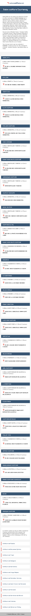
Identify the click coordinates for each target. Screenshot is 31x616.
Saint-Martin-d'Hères (22, 47)
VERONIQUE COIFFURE (10, 177)
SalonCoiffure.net (6, 16)
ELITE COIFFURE (8, 107)
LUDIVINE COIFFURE (9, 320)
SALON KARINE (7, 354)
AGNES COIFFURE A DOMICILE (12, 479)
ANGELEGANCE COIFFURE (10, 465)
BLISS (4, 493)
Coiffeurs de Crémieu (9, 601)
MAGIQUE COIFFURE (9, 511)
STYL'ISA (5, 77)
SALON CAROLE (7, 290)
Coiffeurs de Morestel (9, 589)
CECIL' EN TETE (7, 207)
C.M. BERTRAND (7, 275)
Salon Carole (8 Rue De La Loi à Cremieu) (12, 41)
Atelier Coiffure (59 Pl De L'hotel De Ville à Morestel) (14, 25)
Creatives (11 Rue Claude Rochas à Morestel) (15, 23)
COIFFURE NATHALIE (9, 419)
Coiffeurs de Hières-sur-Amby (12, 607)
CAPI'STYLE (6, 336)
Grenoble (10, 47)
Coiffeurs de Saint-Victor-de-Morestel (14, 584)
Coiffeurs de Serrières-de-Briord (13, 595)
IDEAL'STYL (6, 57)
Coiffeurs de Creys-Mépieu (11, 572)
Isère (9, 19)
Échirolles (14, 47)
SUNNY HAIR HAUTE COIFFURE (12, 159)
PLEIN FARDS (7, 401)
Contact (22, 614)
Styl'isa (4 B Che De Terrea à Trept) (14, 22)
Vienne (4, 48)
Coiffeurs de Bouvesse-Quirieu (12, 549)
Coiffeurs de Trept (8, 555)
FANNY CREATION (8, 304)
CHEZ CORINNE (7, 142)
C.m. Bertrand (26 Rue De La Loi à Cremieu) (16, 40)
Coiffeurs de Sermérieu (10, 566)
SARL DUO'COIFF (8, 368)
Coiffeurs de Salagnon (9, 560)
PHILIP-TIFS (7, 435)
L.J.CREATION (7, 384)
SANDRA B (6, 260)
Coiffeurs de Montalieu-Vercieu (12, 578)
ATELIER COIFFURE (9, 126)
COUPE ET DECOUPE (9, 193)
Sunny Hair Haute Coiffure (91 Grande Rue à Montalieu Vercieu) (15, 28)
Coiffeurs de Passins (9, 543)
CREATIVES (6, 91)
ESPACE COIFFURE (8, 451)
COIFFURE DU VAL (8, 224)
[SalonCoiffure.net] (15, 3)
